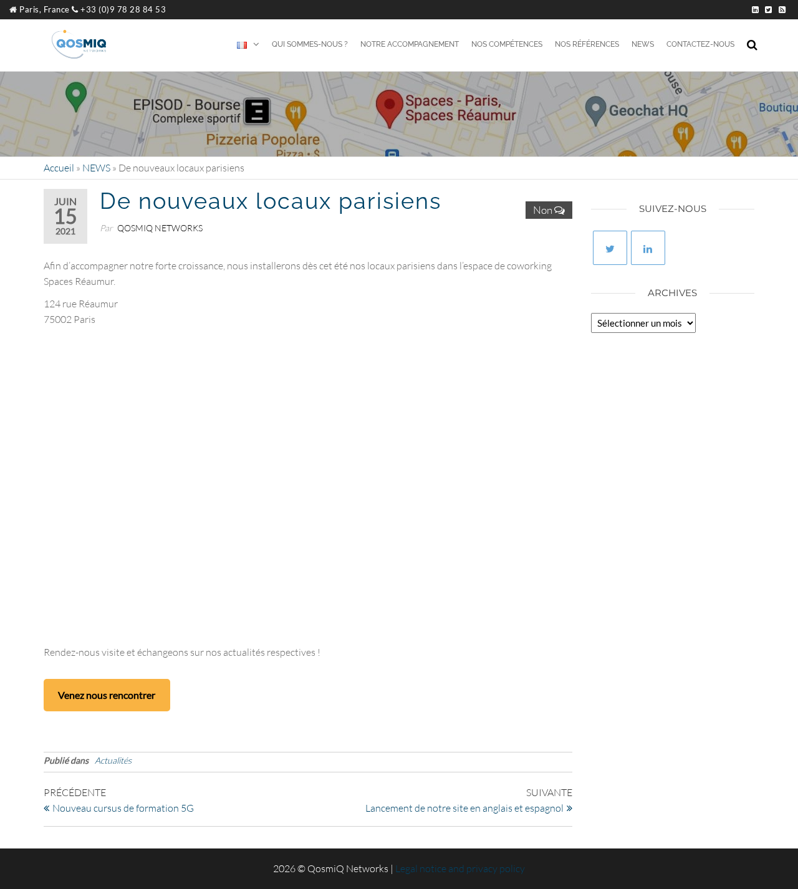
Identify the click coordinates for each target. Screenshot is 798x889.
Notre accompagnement (409, 44)
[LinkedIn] (648, 248)
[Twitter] (610, 248)
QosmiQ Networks (160, 228)
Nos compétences (506, 44)
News (643, 44)
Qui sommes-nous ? (310, 44)
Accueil (59, 167)
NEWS (96, 167)
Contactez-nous (700, 44)
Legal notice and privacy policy (460, 868)
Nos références (587, 44)
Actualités (113, 760)
